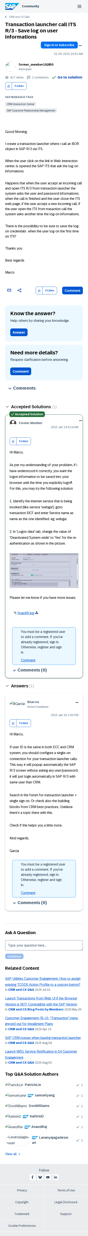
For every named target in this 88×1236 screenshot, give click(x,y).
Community (30, 6)
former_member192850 (36, 64)
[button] (8, 86)
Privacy (22, 1190)
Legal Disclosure (66, 1202)
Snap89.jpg (26, 613)
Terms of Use (66, 1190)
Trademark (21, 1214)
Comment (73, 290)
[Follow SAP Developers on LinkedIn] (55, 1177)
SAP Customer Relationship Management (31, 110)
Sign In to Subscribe (59, 45)
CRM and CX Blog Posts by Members (36, 1009)
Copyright (22, 1202)
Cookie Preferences (22, 1225)
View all (11, 1154)
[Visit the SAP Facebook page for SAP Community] (32, 1177)
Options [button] (80, 45)
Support (66, 1214)
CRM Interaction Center (20, 104)
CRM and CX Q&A (19, 16)
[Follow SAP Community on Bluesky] (40, 1177)
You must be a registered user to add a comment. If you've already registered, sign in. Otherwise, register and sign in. (43, 642)
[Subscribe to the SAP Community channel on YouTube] (48, 1177)
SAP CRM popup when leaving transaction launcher (43, 1038)
